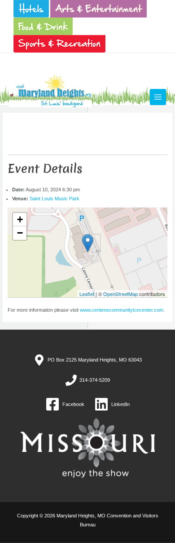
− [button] (20, 232)
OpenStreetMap (120, 293)
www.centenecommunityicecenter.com (121, 310)
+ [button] (20, 219)
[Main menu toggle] (158, 97)
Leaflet (86, 293)
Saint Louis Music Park (54, 198)
